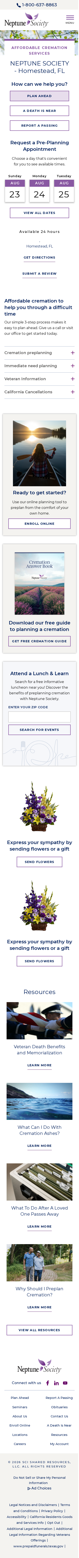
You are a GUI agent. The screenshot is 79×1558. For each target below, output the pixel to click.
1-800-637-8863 (39, 4)
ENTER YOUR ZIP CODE (26, 728)
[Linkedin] (54, 1396)
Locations (19, 1448)
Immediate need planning (30, 386)
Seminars (18, 1420)
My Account (56, 1457)
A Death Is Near (57, 1438)
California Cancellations (28, 413)
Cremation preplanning (28, 373)
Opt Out (57, 1540)
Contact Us (56, 1429)
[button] (68, 19)
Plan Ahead (19, 1411)
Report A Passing (56, 1411)
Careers (19, 1457)
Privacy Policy (50, 1528)
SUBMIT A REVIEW (38, 294)
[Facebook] (46, 1396)
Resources (57, 1448)
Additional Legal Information (36, 1546)
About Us (19, 1429)
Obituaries (56, 1420)
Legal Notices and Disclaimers (31, 1522)
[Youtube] (63, 1396)
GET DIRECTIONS (38, 278)
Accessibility (20, 1534)
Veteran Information (25, 399)
